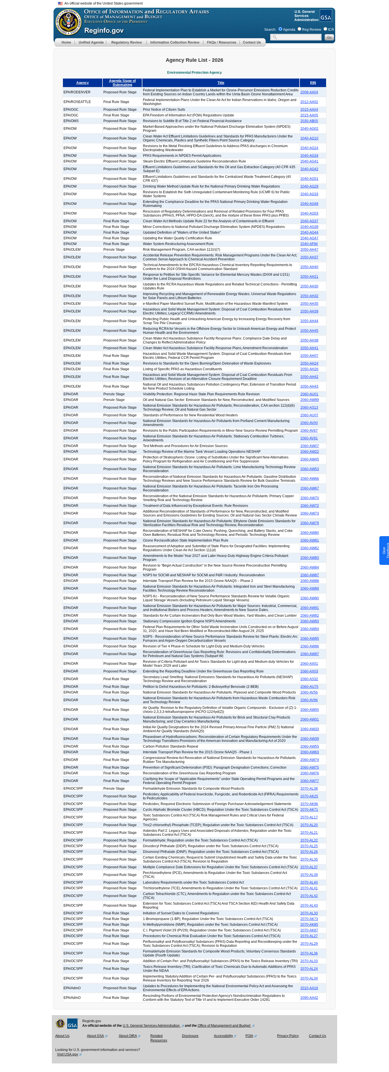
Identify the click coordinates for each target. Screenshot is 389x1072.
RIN (313, 83)
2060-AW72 (309, 506)
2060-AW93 (309, 621)
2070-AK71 (309, 810)
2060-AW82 (309, 548)
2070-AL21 (309, 833)
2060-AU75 (309, 687)
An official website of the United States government (103, 3)
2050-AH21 (309, 277)
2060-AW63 (309, 752)
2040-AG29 (309, 186)
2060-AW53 (309, 469)
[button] (90, 42)
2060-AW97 (309, 654)
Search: (270, 30)
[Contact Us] (252, 46)
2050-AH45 (309, 331)
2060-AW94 (309, 629)
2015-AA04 (309, 110)
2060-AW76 (309, 773)
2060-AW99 (309, 400)
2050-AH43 (309, 386)
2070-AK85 (309, 925)
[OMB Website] (67, 33)
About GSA (95, 1036)
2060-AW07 (309, 446)
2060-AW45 (309, 459)
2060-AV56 (309, 692)
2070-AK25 (309, 796)
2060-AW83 (309, 558)
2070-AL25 (309, 846)
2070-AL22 (309, 840)
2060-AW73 (309, 513)
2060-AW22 (309, 452)
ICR (331, 30)
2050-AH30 (309, 286)
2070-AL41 (309, 888)
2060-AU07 (309, 415)
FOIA (249, 1036)
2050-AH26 (309, 369)
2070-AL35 (309, 859)
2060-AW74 (309, 760)
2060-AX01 (309, 664)
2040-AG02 (309, 129)
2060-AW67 (309, 488)
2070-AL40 (309, 882)
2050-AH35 (309, 304)
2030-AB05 (309, 121)
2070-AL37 (309, 867)
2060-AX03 (309, 671)
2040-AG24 (309, 148)
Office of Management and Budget (224, 1026)
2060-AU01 (309, 394)
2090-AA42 (309, 998)
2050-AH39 (309, 311)
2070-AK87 (309, 930)
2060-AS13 (309, 408)
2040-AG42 (309, 169)
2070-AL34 (309, 978)
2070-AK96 (309, 804)
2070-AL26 (309, 852)
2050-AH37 (309, 257)
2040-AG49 (309, 204)
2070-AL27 (309, 936)
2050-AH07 (309, 356)
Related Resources (158, 1038)
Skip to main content (198, 2)
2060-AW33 (309, 729)
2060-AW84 (309, 567)
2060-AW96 (309, 646)
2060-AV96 (309, 700)
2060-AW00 (309, 710)
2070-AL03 (309, 961)
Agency (82, 83)
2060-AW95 (309, 639)
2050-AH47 (309, 250)
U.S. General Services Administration (152, 1026)
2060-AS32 (309, 679)
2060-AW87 (309, 575)
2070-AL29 (309, 944)
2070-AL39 (309, 875)
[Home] (65, 46)
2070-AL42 (309, 896)
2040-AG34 (309, 156)
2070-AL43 (309, 906)
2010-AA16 (309, 988)
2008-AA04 (309, 92)
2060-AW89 (309, 588)
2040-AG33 (309, 194)
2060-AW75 (309, 767)
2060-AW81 (309, 540)
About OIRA (128, 1036)
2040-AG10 (309, 138)
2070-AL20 (309, 825)
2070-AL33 (309, 913)
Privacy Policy (288, 1036)
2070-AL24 (309, 969)
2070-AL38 (309, 789)
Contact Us (317, 1036)
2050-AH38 (309, 340)
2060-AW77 (309, 781)
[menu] (90, 42)
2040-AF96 (309, 244)
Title (221, 83)
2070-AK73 (309, 919)
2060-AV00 (309, 423)
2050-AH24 (309, 363)
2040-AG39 (309, 227)
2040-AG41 (309, 161)
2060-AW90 (309, 598)
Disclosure (190, 1036)
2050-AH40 (309, 267)
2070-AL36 (309, 953)
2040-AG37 (309, 221)
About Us (62, 1036)
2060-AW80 (309, 533)
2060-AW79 (309, 523)
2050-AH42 (309, 377)
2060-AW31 (309, 719)
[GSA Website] (325, 19)
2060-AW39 (309, 739)
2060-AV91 (309, 438)
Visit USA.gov (67, 1054)
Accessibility (223, 1036)
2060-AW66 (309, 479)
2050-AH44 (309, 321)
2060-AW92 (309, 616)
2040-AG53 (309, 213)
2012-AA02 (309, 102)
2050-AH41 (309, 348)
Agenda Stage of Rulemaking (122, 83)
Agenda (289, 30)
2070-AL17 (309, 817)
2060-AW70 (309, 498)
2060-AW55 (309, 746)
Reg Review (311, 30)
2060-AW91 (309, 608)
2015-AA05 (309, 115)
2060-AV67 (309, 431)
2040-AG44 (309, 232)
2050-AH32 (309, 296)
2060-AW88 (309, 581)
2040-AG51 (309, 179)
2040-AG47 (309, 238)
